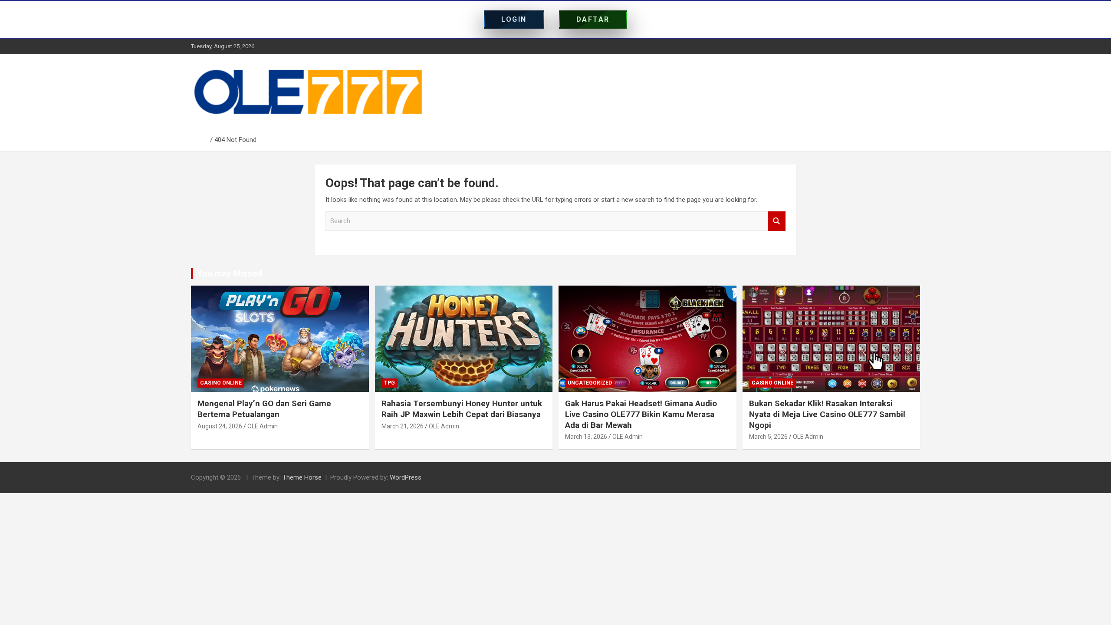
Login (514, 19)
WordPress (405, 477)
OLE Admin (262, 426)
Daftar (593, 19)
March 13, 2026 (586, 436)
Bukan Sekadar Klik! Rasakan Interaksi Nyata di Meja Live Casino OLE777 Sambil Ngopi (827, 414)
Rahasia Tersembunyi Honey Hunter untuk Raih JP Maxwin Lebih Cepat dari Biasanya (461, 408)
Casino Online (221, 383)
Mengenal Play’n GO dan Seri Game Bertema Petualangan (264, 408)
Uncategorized (590, 383)
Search (777, 221)
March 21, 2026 (402, 426)
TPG (389, 383)
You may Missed (229, 273)
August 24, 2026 (219, 426)
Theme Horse (302, 477)
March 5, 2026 (768, 436)
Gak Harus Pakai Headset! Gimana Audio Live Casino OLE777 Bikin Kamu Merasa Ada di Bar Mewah (641, 414)
